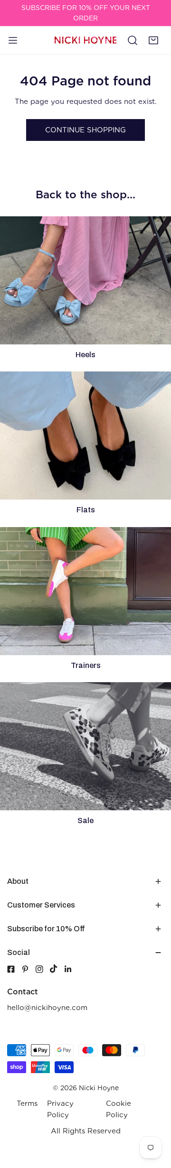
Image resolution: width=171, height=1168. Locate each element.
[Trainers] (85, 591)
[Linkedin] (71, 969)
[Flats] (85, 435)
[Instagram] (43, 969)
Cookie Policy (118, 1109)
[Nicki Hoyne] (85, 40)
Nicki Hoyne (99, 1088)
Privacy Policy (60, 1109)
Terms (27, 1103)
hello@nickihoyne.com (47, 1007)
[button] (153, 39)
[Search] (132, 39)
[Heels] (85, 280)
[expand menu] (13, 39)
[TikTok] (57, 968)
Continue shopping (85, 130)
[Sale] (85, 746)
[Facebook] (10, 969)
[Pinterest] (28, 969)
